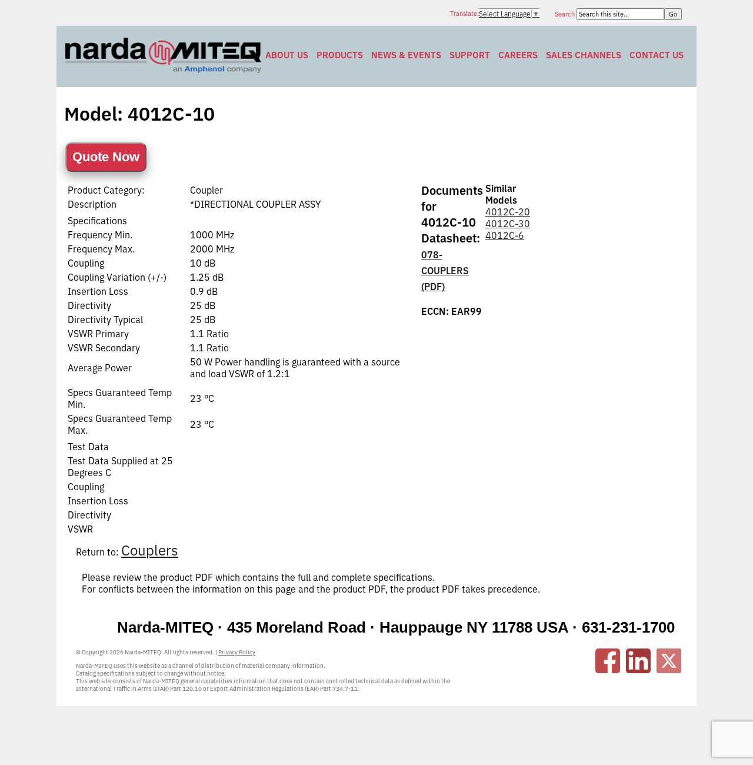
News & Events (406, 55)
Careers (518, 55)
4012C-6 (504, 235)
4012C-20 (507, 212)
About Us (286, 55)
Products (339, 55)
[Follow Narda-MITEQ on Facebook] (607, 660)
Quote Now (105, 156)
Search (566, 14)
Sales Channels (583, 55)
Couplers (149, 550)
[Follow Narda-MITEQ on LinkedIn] (638, 660)
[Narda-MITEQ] (163, 69)
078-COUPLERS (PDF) (445, 270)
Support (469, 55)
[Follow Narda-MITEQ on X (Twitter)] (669, 660)
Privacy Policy (236, 652)
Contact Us (656, 55)
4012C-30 (507, 224)
